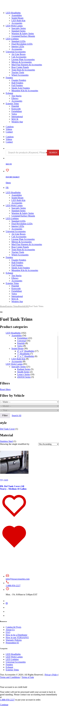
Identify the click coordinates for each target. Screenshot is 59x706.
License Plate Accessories (23, 59)
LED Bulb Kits (18, 20)
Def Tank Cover (7, 429)
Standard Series (18, 31)
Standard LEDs (18, 41)
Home (2, 306)
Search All (16, 415)
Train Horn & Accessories (23, 70)
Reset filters (5, 389)
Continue (4, 704)
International (17, 116)
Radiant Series (23, 369)
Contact (9, 132)
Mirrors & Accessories (21, 62)
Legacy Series (23, 374)
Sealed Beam (17, 18)
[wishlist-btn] (14, 521)
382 (27, 306)
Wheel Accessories (19, 75)
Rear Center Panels (20, 67)
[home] (11, 8)
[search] (7, 148)
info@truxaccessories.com (18, 579)
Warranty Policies (14, 640)
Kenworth (16, 109)
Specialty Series (18, 28)
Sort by (26, 444)
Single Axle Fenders (20, 88)
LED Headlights (13, 13)
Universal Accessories (16, 51)
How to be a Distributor (16, 635)
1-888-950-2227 (13, 585)
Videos (9, 129)
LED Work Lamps (14, 26)
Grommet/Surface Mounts (23, 36)
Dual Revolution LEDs (22, 44)
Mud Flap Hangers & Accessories (26, 64)
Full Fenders (17, 85)
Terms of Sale (27, 677)
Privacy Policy (51, 674)
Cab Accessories (18, 57)
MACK (14, 119)
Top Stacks (16, 96)
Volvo (14, 114)
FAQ (8, 632)
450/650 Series (24, 377)
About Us (10, 629)
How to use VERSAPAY (17, 637)
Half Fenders (17, 83)
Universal (21, 340)
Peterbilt (15, 106)
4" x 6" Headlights (25, 351)
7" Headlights (23, 353)
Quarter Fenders (18, 80)
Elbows (14, 98)
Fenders (9, 77)
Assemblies (16, 15)
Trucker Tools (17, 72)
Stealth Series (23, 372)
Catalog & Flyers (13, 627)
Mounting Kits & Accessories (24, 90)
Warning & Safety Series (22, 33)
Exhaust (9, 93)
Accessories (16, 23)
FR (7, 187)
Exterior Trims (12, 103)
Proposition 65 (12, 642)
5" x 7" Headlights (25, 356)
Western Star (17, 122)
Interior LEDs (17, 46)
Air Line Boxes (18, 54)
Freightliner (16, 111)
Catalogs (10, 126)
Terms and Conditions (10, 677)
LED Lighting (12, 38)
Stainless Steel (6, 441)
